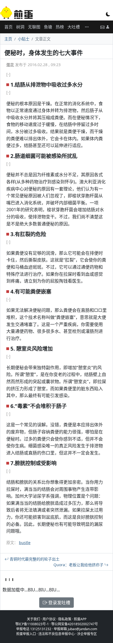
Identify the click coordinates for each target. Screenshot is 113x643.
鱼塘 (48, 27)
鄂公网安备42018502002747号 (74, 624)
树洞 (20, 27)
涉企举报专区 (87, 634)
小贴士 (23, 39)
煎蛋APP (80, 619)
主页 (8, 39)
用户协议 (49, 619)
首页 (8, 27)
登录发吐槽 (58, 603)
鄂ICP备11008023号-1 (32, 624)
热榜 (60, 27)
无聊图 (34, 27)
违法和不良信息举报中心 (56, 634)
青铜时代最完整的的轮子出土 (34, 559)
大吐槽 (73, 27)
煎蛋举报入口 (26, 634)
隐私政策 (64, 619)
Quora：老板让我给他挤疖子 (78, 564)
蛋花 (10, 64)
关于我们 (33, 619)
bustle (24, 542)
